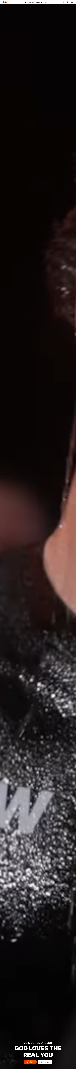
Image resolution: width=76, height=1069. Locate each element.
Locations (31, 2)
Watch (46, 2)
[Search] (67, 2)
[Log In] (71, 2)
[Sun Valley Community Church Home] (8, 2)
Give (52, 2)
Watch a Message (45, 1062)
